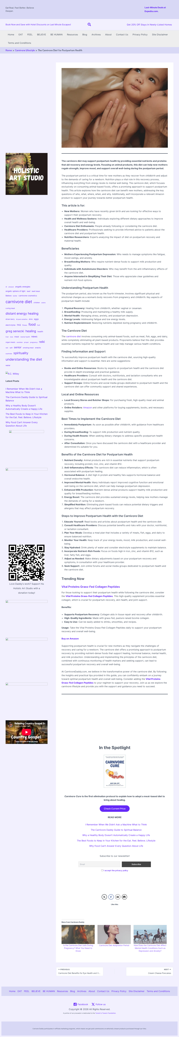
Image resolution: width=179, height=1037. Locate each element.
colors (43, 303)
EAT (21, 34)
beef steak (36, 291)
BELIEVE (41, 34)
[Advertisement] (89, 9)
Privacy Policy (140, 34)
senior (17, 347)
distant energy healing (22, 313)
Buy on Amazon (70, 638)
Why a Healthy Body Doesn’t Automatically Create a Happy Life (116, 835)
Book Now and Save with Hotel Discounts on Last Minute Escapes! (38, 24)
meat (16, 337)
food (32, 324)
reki (7, 348)
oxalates (20, 342)
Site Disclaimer (160, 34)
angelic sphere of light (15, 291)
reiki (42, 342)
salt (11, 348)
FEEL (30, 34)
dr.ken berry (10, 319)
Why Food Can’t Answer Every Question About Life (116, 845)
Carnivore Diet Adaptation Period (114, 945)
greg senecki (15, 331)
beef (28, 291)
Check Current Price (114, 808)
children (37, 303)
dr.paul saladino (21, 319)
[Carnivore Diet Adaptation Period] (114, 934)
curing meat (10, 308)
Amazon (87, 407)
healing (30, 331)
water (8, 365)
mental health (25, 337)
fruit (38, 325)
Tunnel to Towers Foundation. (105, 1013)
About (108, 34)
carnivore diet (19, 301)
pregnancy (34, 342)
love (11, 337)
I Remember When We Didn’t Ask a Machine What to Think (116, 824)
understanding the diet (24, 359)
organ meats (10, 342)
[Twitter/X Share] (104, 897)
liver (7, 337)
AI (6, 287)
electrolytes (11, 325)
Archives (96, 34)
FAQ (19, 325)
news (34, 336)
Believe (8, 296)
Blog (84, 34)
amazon (11, 287)
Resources (72, 34)
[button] (89, 24)
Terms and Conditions (19, 42)
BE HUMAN (56, 34)
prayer (26, 342)
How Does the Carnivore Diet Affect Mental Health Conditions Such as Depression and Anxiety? (150, 948)
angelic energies (22, 286)
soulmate (9, 354)
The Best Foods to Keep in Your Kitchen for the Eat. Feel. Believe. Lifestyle (116, 840)
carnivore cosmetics (28, 295)
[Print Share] (124, 897)
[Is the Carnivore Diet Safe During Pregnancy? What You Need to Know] (78, 934)
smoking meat (28, 348)
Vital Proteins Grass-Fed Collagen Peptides (91, 586)
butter (15, 296)
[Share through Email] (117, 897)
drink (31, 319)
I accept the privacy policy (116, 870)
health (40, 331)
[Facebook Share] (111, 897)
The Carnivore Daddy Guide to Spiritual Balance (116, 829)
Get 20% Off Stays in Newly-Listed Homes (149, 24)
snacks (38, 348)
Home (11, 34)
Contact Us (122, 34)
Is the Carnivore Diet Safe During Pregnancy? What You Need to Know (78, 948)
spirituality (20, 353)
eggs (36, 319)
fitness (24, 325)
